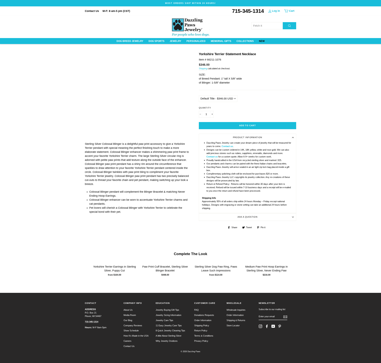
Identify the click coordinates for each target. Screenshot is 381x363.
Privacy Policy (201, 341)
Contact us (227, 146)
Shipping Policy (201, 325)
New (262, 41)
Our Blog (128, 320)
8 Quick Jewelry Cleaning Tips (170, 330)
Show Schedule (131, 330)
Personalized (196, 41)
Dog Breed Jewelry (130, 41)
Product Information (247, 137)
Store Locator (233, 325)
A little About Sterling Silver (168, 335)
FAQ (196, 310)
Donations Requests (204, 315)
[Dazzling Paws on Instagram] (260, 326)
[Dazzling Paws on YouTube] (273, 326)
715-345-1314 (248, 11)
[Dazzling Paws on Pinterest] (279, 326)
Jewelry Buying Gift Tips (167, 310)
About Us (128, 310)
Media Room (130, 315)
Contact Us (92, 11)
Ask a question (247, 217)
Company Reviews (133, 325)
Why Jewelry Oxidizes (167, 341)
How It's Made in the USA (136, 335)
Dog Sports (156, 41)
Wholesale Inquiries (236, 310)
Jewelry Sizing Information (168, 315)
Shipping (203, 68)
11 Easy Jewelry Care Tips (169, 325)
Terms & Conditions (203, 335)
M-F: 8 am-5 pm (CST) (116, 11)
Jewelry (175, 41)
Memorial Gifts (221, 41)
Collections (245, 41)
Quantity (205, 108)
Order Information (202, 320)
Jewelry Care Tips (164, 320)
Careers (127, 341)
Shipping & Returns (236, 320)
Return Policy (200, 330)
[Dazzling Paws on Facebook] (267, 326)
